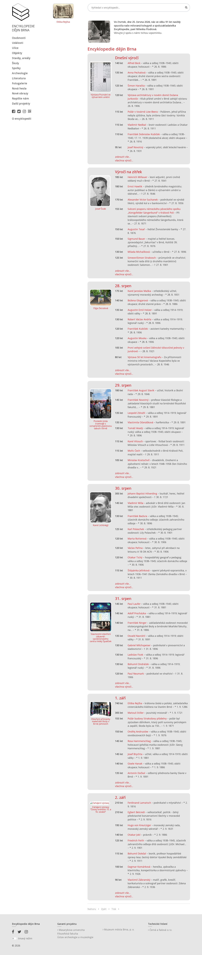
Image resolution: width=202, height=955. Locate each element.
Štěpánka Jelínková (139, 570)
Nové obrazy (20, 93)
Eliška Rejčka (63, 22)
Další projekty (21, 103)
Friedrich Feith (136, 840)
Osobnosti (19, 38)
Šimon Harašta (136, 85)
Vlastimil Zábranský (139, 879)
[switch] (14, 938)
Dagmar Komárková (139, 866)
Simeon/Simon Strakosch (142, 257)
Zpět (103, 909)
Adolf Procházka (137, 613)
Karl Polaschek (136, 529)
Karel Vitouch (135, 441)
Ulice (15, 48)
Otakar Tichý (135, 557)
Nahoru (92, 909)
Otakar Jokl (134, 834)
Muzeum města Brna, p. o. (118, 929)
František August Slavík (141, 390)
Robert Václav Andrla (139, 319)
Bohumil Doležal (137, 853)
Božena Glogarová (138, 300)
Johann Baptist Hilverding (142, 493)
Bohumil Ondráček (138, 664)
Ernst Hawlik (135, 186)
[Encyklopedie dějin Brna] (30, 111)
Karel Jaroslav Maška (139, 291)
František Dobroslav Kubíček (144, 134)
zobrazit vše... (122, 156)
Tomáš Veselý (135, 428)
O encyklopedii (21, 118)
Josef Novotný (135, 147)
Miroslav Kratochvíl (139, 460)
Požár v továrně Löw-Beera (143, 111)
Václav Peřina (135, 548)
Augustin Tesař (136, 229)
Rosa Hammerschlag (139, 741)
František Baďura (137, 516)
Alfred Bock (134, 63)
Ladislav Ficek (135, 654)
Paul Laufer (134, 603)
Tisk (113, 909)
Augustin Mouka (137, 338)
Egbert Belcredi (136, 812)
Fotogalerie (19, 83)
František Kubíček (138, 328)
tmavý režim (25, 938)
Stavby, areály (21, 58)
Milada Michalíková (139, 251)
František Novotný (138, 399)
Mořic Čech (134, 450)
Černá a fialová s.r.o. (160, 930)
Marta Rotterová (137, 538)
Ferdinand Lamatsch (139, 802)
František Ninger (137, 622)
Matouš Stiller (136, 712)
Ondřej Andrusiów (138, 731)
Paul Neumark (136, 673)
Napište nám (20, 98)
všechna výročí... (124, 160)
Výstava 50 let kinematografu (145, 357)
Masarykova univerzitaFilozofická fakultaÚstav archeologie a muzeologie (75, 933)
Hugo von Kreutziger (139, 825)
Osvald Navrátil (136, 635)
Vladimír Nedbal (137, 124)
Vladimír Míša (135, 503)
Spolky (16, 68)
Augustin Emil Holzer (140, 310)
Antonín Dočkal (136, 773)
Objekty (17, 53)
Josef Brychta (135, 754)
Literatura (19, 78)
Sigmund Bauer (136, 238)
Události (17, 43)
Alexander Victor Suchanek (143, 199)
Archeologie (20, 73)
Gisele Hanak (135, 763)
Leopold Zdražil (136, 413)
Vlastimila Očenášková (140, 422)
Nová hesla (19, 88)
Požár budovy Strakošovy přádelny (147, 718)
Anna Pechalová (137, 72)
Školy (15, 63)
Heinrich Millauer (137, 177)
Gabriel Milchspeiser (139, 645)
